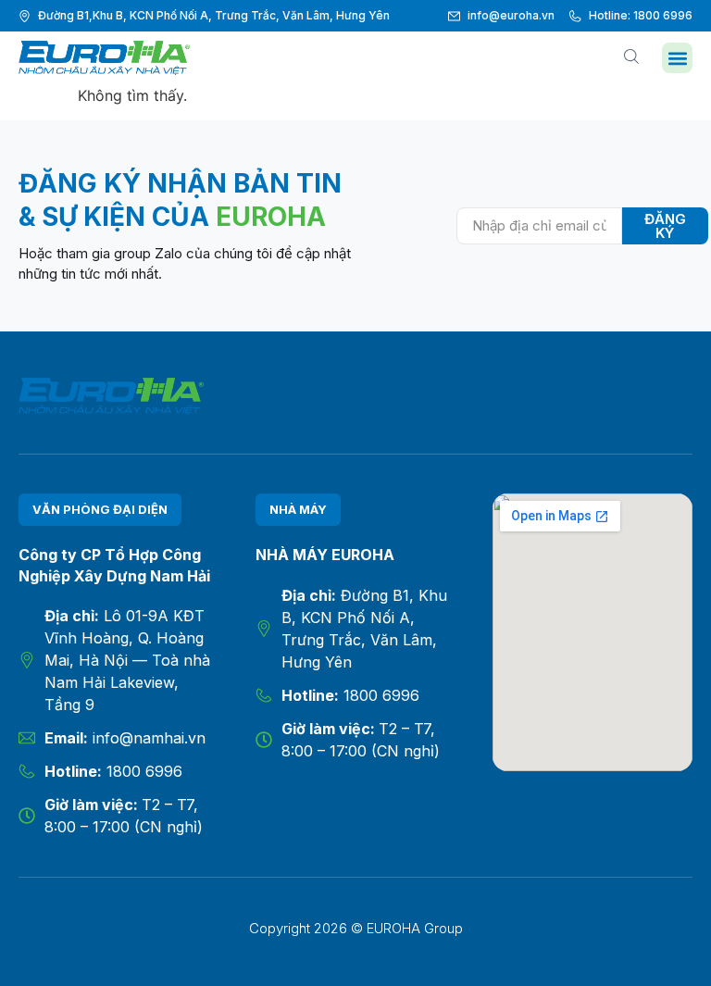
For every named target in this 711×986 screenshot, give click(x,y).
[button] (677, 58)
